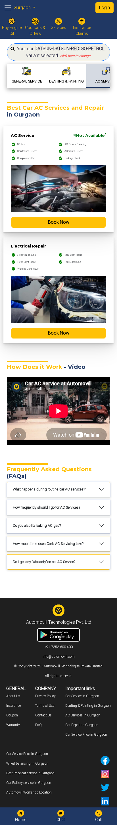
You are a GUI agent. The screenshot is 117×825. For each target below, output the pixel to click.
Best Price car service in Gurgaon (30, 773)
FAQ (38, 725)
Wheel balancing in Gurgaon (27, 763)
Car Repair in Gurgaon (81, 725)
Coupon (12, 715)
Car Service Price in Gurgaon (86, 735)
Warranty (13, 725)
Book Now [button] (58, 222)
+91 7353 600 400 (58, 647)
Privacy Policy (45, 696)
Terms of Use (44, 706)
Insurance (13, 706)
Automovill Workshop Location (29, 792)
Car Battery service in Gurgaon (28, 783)
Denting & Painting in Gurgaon (88, 706)
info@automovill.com (59, 657)
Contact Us (43, 715)
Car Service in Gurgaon (82, 696)
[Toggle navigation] (7, 7)
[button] (58, 52)
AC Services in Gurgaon (82, 715)
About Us (13, 696)
